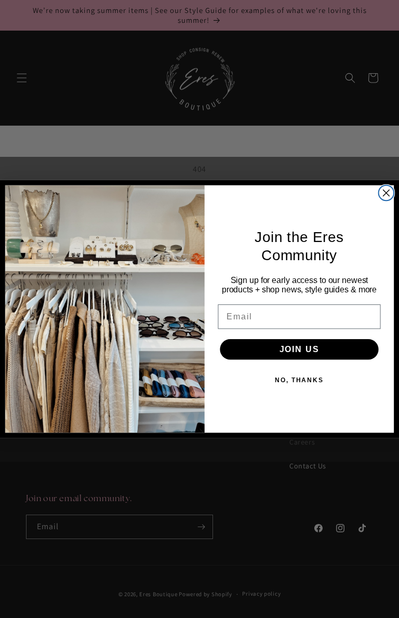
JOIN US (300, 348)
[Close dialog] (386, 193)
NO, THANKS (299, 379)
